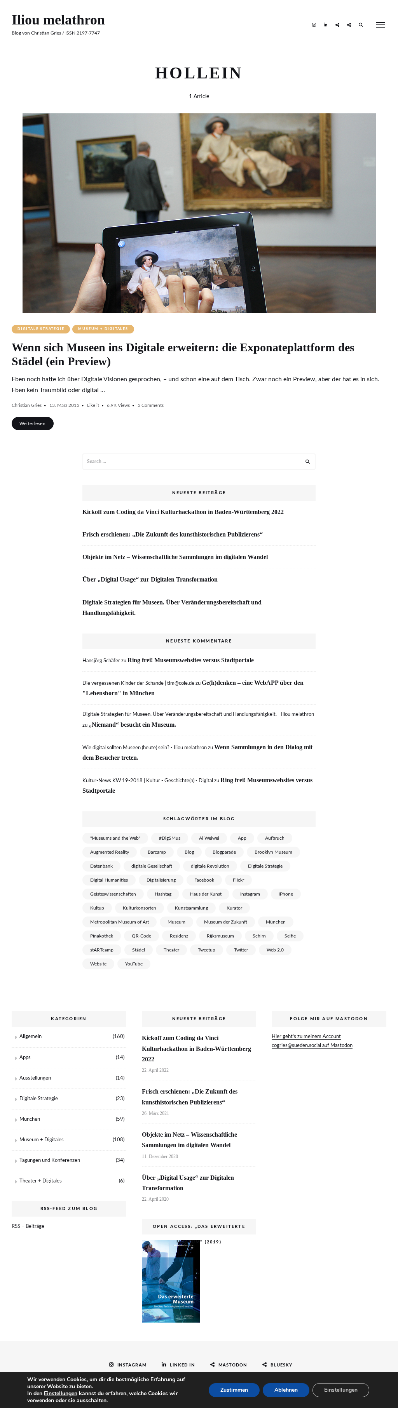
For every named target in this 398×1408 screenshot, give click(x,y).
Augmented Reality (109, 852)
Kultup (97, 908)
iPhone (286, 894)
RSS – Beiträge (28, 1226)
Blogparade (224, 852)
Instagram (314, 24)
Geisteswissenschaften (113, 894)
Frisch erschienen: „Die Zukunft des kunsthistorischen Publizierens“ (172, 534)
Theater (171, 950)
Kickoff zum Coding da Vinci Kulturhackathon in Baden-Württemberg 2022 (183, 512)
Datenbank (101, 866)
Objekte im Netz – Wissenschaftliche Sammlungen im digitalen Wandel (175, 557)
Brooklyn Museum (273, 852)
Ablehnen (286, 1390)
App (242, 838)
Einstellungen (60, 1393)
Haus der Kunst (206, 894)
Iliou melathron (58, 20)
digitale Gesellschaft (151, 866)
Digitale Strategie (40, 329)
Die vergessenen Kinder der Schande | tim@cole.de (138, 683)
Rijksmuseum (220, 936)
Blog (189, 852)
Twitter (241, 950)
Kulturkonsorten (139, 908)
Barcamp (157, 852)
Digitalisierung (161, 880)
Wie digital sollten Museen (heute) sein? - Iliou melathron (144, 747)
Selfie (290, 936)
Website (98, 964)
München (276, 922)
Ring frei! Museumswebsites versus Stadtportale (190, 660)
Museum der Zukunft (225, 922)
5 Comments (151, 405)
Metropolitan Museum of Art (119, 922)
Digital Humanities (109, 880)
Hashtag (163, 894)
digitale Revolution (210, 866)
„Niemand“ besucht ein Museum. (132, 724)
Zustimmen (234, 1390)
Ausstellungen (35, 1078)
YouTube (134, 964)
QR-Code (141, 936)
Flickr (238, 880)
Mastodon (337, 24)
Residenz (179, 936)
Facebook (204, 880)
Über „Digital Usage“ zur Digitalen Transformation (150, 579)
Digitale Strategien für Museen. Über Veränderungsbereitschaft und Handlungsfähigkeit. (172, 607)
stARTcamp (101, 950)
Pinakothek (101, 936)
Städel (138, 950)
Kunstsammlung (191, 908)
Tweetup (206, 950)
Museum (176, 922)
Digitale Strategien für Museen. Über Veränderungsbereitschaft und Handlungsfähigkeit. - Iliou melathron (198, 714)
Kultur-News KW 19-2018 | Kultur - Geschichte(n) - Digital (147, 780)
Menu (380, 25)
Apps (25, 1057)
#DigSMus (169, 838)
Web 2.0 (275, 950)
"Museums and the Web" (115, 838)
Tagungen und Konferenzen (49, 1160)
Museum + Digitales (103, 329)
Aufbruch (275, 838)
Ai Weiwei (209, 838)
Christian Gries (27, 405)
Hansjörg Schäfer (101, 660)
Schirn (259, 936)
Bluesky (349, 24)
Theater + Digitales (40, 1181)
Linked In (326, 24)
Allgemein (30, 1036)
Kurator (234, 908)
